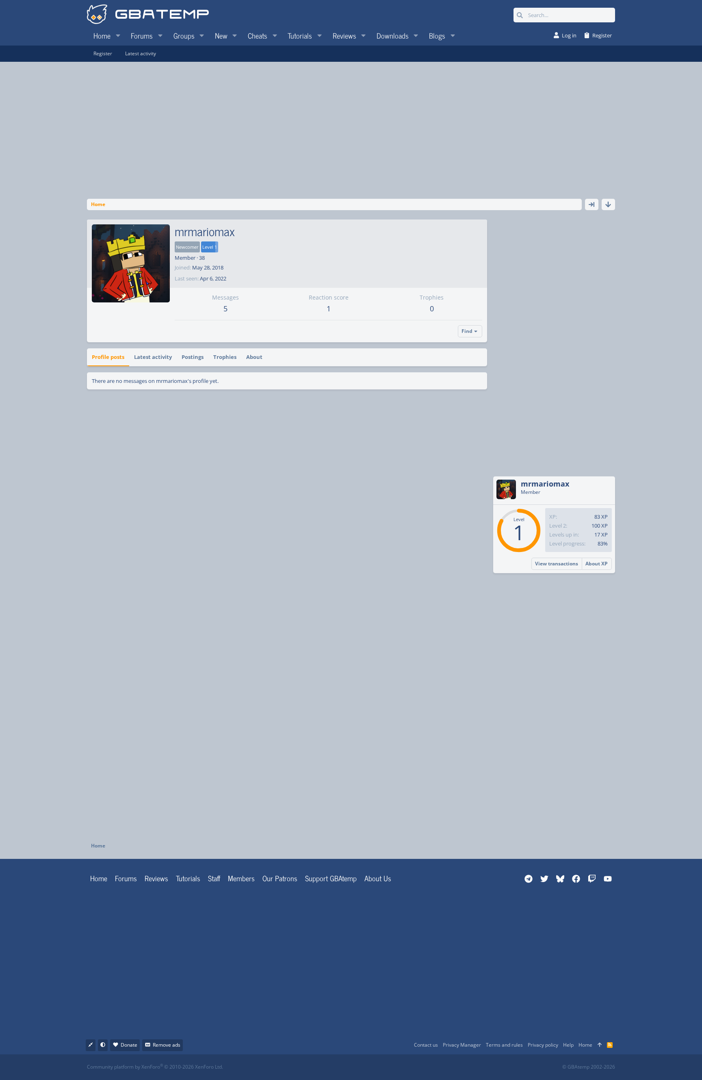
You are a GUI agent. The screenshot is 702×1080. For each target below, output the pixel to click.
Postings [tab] (193, 357)
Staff (214, 878)
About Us (377, 878)
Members (241, 878)
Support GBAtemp (331, 878)
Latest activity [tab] (153, 357)
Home (98, 878)
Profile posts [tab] (108, 357)
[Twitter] (411, 1067)
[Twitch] (393, 1067)
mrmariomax (545, 484)
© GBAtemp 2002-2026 (588, 1067)
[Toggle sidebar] (591, 204)
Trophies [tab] (224, 357)
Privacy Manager (462, 1044)
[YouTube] (429, 1067)
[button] (117, 35)
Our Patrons (279, 878)
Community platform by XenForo (155, 1066)
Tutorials (188, 878)
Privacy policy (543, 1044)
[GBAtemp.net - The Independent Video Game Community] (148, 15)
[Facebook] (358, 1067)
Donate (129, 1044)
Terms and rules (504, 1044)
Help (568, 1044)
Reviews (156, 878)
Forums (126, 878)
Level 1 (209, 247)
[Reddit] (375, 1067)
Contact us (426, 1044)
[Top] (599, 1045)
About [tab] (254, 357)
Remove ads (166, 1044)
